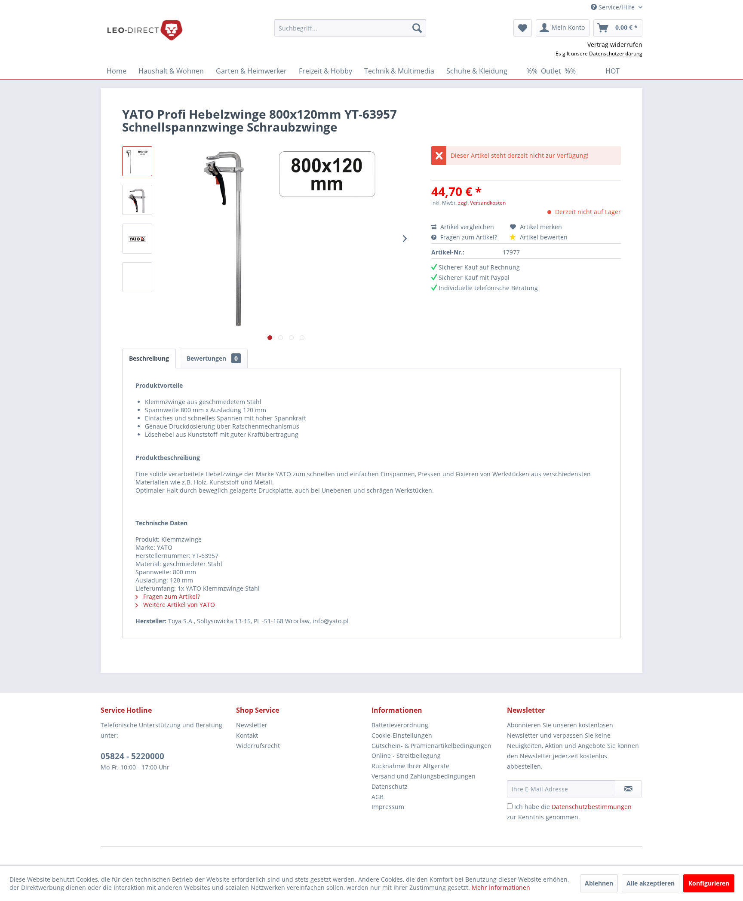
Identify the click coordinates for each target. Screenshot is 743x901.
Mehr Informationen (501, 887)
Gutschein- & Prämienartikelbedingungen (431, 746)
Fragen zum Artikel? (469, 237)
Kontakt (247, 735)
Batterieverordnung (400, 725)
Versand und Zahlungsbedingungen (424, 776)
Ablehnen (599, 883)
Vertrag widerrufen (614, 44)
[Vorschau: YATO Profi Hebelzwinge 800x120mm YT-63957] (137, 161)
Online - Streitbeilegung (406, 755)
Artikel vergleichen (469, 227)
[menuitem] (350, 28)
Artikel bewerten (543, 237)
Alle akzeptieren (650, 883)
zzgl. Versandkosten (482, 202)
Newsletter (251, 725)
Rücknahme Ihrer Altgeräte (410, 766)
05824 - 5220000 (132, 756)
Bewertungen (212, 358)
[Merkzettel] (522, 28)
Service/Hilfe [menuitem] (616, 7)
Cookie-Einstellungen (402, 735)
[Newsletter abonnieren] (628, 788)
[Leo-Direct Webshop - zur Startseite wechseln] (144, 30)
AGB (378, 797)
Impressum (388, 807)
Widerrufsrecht (258, 746)
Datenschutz (390, 786)
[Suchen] (417, 28)
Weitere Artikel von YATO (178, 605)
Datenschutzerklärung (615, 53)
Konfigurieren (708, 883)
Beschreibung (149, 358)
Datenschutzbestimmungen (592, 807)
